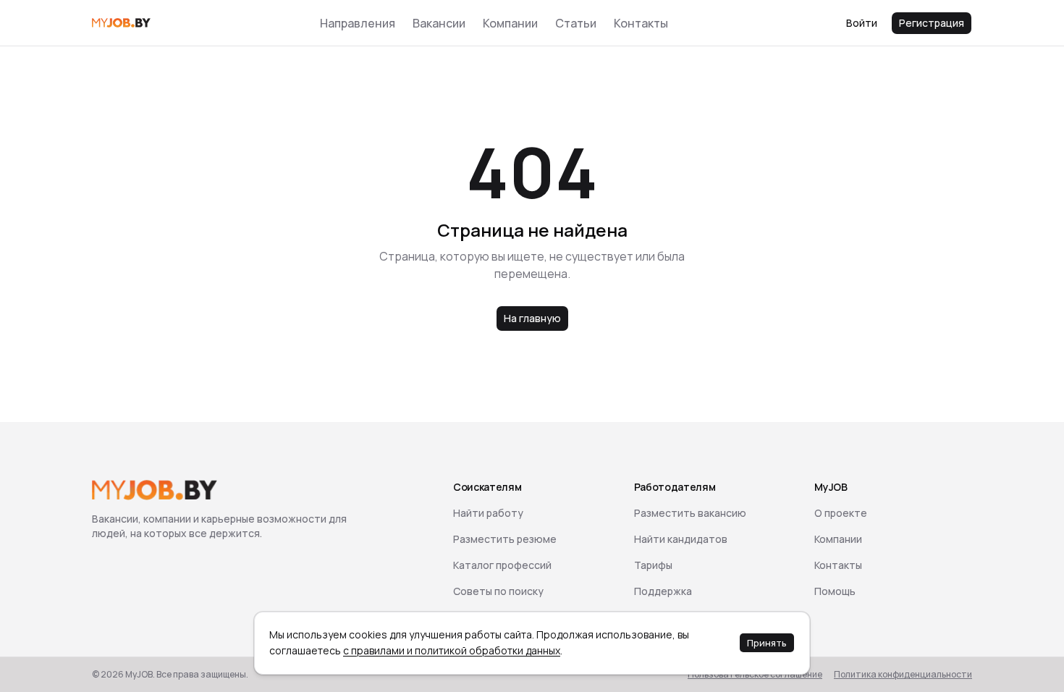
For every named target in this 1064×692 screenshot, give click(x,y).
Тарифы (653, 565)
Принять (767, 642)
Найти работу (488, 513)
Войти (861, 23)
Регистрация (931, 23)
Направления (357, 23)
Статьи (575, 23)
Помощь (835, 591)
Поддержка (663, 591)
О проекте (840, 513)
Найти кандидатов (680, 539)
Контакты (641, 23)
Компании (510, 23)
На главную (532, 318)
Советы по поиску (498, 591)
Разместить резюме (505, 539)
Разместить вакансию (690, 513)
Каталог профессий (502, 565)
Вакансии (439, 23)
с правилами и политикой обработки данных (451, 650)
